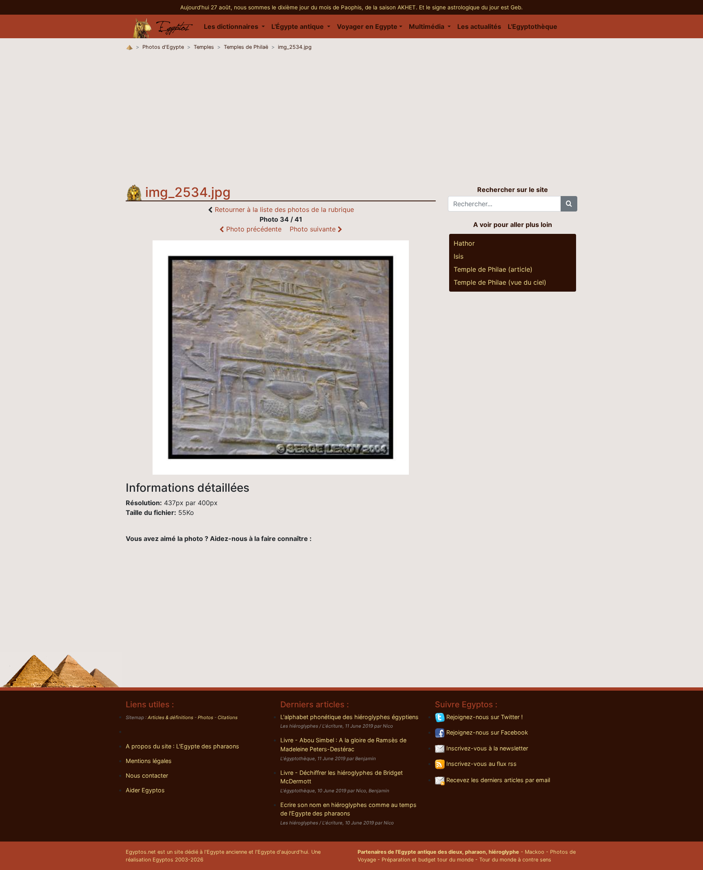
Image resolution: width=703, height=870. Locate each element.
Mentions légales (149, 760)
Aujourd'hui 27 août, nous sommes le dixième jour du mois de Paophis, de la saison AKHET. (299, 7)
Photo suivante (314, 229)
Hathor (464, 243)
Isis (458, 256)
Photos (205, 717)
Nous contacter (147, 775)
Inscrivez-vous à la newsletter (486, 748)
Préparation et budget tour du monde (428, 860)
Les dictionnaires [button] (232, 26)
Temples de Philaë (246, 47)
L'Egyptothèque (532, 26)
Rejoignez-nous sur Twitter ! (484, 716)
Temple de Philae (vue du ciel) (500, 282)
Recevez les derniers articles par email (497, 779)
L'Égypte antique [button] (298, 26)
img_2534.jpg (295, 47)
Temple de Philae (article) (493, 269)
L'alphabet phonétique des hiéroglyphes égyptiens (349, 716)
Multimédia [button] (427, 26)
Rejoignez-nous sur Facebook (486, 732)
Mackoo (534, 852)
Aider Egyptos (145, 790)
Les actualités (479, 26)
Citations (228, 717)
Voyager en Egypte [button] (367, 26)
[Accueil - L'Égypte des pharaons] (163, 26)
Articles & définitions (170, 717)
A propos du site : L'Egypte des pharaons (182, 746)
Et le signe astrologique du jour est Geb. (471, 7)
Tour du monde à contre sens (515, 860)
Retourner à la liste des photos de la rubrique (284, 209)
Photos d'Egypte (163, 47)
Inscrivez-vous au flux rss (481, 763)
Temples (204, 47)
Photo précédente (253, 229)
